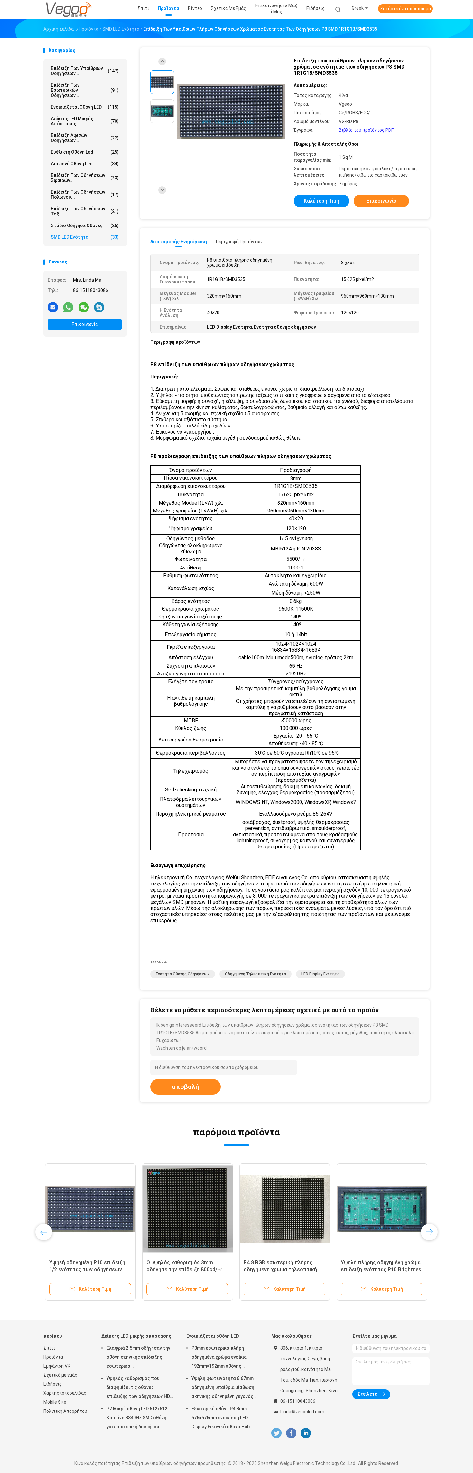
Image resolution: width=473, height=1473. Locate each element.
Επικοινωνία (85, 324)
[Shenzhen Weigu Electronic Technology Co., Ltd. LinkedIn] (306, 1433)
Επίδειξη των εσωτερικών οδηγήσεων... (85, 90)
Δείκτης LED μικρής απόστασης (136, 1336)
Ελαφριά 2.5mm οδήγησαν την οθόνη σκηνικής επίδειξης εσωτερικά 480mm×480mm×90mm (138, 1358)
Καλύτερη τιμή (321, 201)
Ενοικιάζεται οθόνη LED (85, 107)
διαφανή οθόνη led (85, 163)
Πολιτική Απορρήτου (65, 1411)
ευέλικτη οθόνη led (85, 152)
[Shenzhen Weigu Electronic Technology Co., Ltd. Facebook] (291, 1433)
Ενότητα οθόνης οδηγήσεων (182, 974)
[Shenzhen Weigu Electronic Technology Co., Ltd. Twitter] (276, 1433)
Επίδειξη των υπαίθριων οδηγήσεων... (85, 71)
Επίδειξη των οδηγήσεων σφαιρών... (85, 178)
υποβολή (185, 1087)
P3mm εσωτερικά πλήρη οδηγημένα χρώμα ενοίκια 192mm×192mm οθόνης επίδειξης (219, 1358)
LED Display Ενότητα (320, 974)
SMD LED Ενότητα (85, 237)
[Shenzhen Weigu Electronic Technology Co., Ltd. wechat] (84, 307)
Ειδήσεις (52, 1384)
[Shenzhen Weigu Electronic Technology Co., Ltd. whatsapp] (68, 307)
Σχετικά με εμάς (60, 1375)
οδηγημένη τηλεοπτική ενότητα (255, 974)
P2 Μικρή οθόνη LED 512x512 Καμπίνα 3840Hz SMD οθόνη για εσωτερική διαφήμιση (137, 1417)
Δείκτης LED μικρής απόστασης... (85, 121)
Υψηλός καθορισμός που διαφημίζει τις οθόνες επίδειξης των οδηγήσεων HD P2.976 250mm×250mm (138, 1388)
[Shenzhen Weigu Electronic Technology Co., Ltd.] (68, 9)
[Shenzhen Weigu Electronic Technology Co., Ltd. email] (53, 307)
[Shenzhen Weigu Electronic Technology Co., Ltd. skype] (99, 307)
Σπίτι (49, 1348)
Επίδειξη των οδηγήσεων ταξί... (85, 211)
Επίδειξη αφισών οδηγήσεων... (85, 138)
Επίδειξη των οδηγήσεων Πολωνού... (85, 194)
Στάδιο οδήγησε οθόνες (85, 225)
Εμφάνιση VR (56, 1366)
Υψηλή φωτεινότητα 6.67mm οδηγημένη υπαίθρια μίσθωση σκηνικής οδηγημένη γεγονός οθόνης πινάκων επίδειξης (222, 1388)
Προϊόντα (53, 1357)
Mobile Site (54, 1402)
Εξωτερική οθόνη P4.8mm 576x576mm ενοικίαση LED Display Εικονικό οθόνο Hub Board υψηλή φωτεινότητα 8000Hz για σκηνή (220, 1418)
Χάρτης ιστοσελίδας (64, 1393)
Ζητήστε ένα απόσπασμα (405, 8)
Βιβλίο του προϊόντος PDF (366, 130)
